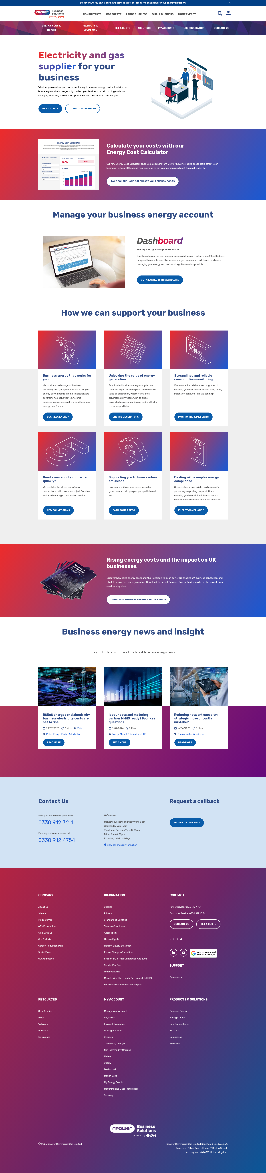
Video (80, 728)
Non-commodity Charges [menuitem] (117, 1050)
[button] (173, 953)
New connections (58, 510)
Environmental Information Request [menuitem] (123, 984)
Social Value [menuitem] (44, 952)
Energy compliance (191, 510)
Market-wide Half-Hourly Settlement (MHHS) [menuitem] (128, 978)
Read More (54, 742)
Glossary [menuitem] (108, 1095)
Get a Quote (122, 28)
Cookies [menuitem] (108, 907)
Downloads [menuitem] (44, 1037)
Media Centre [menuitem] (45, 919)
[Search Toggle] (220, 14)
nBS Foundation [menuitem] (47, 926)
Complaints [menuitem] (176, 977)
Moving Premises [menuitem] (113, 1030)
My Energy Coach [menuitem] (113, 1082)
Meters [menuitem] (107, 1056)
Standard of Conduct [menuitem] (115, 919)
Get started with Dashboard (160, 279)
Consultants (92, 14)
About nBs (144, 28)
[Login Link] (228, 14)
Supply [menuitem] (107, 1063)
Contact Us (221, 28)
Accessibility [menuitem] (110, 932)
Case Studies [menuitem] (45, 1011)
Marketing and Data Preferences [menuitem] (121, 1088)
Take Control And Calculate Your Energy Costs (143, 181)
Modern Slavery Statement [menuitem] (118, 945)
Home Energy (187, 14)
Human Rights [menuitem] (111, 939)
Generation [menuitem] (175, 1043)
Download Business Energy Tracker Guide (138, 599)
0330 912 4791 (193, 907)
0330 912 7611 (55, 822)
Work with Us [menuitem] (45, 932)
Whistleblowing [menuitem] (112, 971)
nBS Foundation (194, 28)
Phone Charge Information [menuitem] (118, 952)
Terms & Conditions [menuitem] (114, 926)
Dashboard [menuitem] (110, 1069)
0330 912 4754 (56, 840)
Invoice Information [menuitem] (114, 1024)
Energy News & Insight (51, 27)
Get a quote (50, 108)
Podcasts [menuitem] (43, 1030)
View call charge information (121, 845)
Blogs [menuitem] (41, 1017)
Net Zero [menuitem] (174, 1030)
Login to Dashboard (82, 108)
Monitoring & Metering (193, 416)
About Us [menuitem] (43, 907)
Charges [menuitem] (108, 1037)
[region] (133, 708)
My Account (166, 28)
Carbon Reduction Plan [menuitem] (50, 945)
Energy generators (126, 416)
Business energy (58, 416)
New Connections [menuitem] (179, 1024)
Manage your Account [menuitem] (115, 1011)
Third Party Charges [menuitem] (114, 1043)
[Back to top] (17, 1166)
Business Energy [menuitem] (178, 1011)
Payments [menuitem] (109, 1017)
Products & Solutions (90, 27)
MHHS (143, 734)
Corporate (113, 14)
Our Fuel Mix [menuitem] (44, 939)
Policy (49, 734)
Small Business (163, 14)
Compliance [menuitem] (176, 1037)
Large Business (136, 14)
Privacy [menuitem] (108, 913)
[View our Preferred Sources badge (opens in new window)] (203, 956)
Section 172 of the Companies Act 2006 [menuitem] (125, 958)
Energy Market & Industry (66, 734)
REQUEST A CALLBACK (187, 822)
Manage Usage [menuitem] (177, 1017)
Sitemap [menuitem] (42, 913)
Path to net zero (124, 510)
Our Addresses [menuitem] (46, 958)
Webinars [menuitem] (43, 1024)
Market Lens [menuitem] (110, 1075)
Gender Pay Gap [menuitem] (112, 965)
